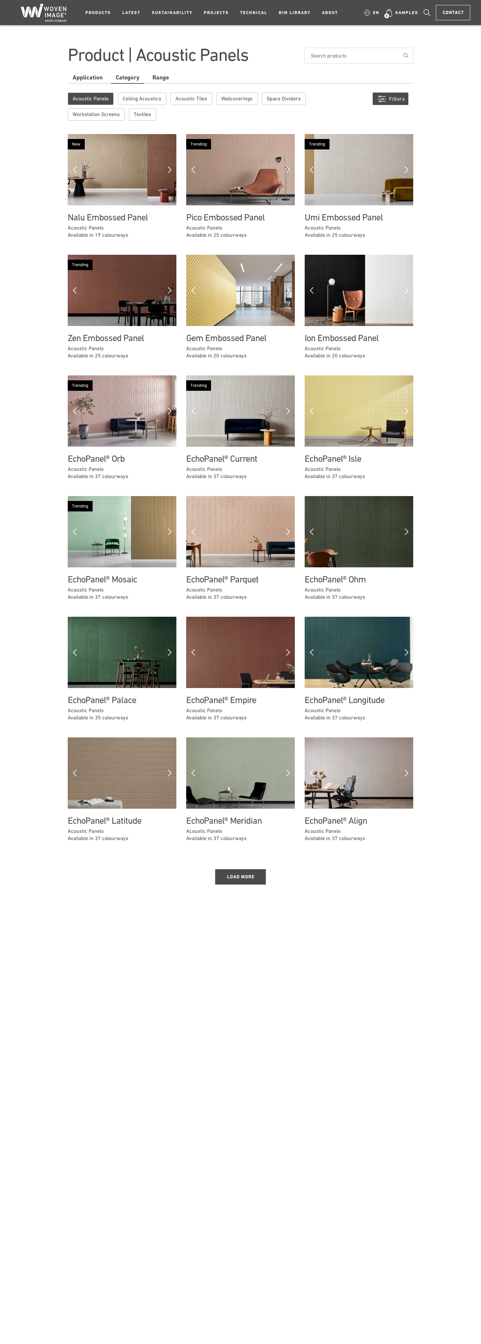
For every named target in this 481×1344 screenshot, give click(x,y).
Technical (253, 12)
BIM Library (295, 12)
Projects (216, 12)
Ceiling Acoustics (142, 98)
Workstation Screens (96, 114)
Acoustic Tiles (191, 98)
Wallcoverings (237, 98)
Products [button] (98, 12)
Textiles (142, 114)
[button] (372, 13)
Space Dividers (284, 98)
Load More (241, 876)
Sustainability (172, 12)
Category (127, 77)
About (330, 12)
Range (160, 77)
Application (88, 77)
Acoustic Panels (91, 98)
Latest (131, 12)
